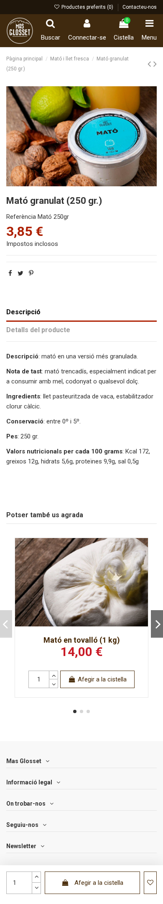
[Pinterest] (31, 273)
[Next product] (155, 63)
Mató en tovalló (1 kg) (81, 640)
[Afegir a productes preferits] (150, 882)
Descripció (23, 312)
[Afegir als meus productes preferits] (141, 550)
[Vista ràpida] (141, 565)
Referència (21, 216)
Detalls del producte (38, 330)
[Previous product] (150, 63)
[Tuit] (20, 273)
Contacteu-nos (139, 7)
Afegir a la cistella (98, 882)
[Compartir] (10, 273)
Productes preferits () (87, 7)
